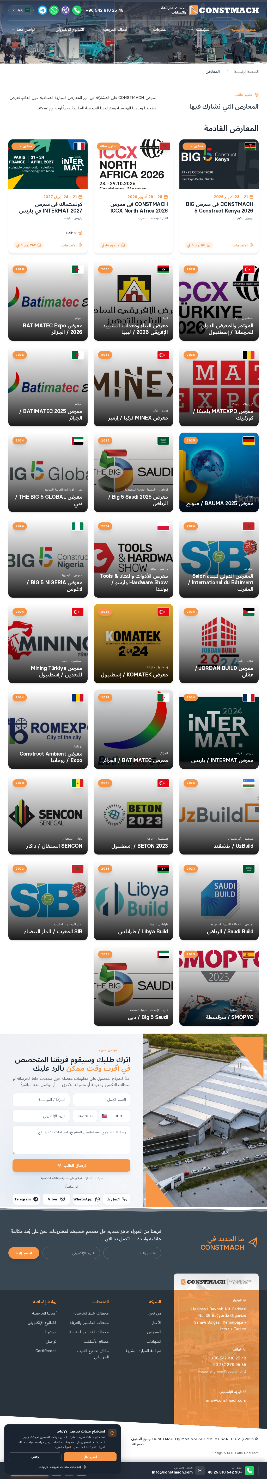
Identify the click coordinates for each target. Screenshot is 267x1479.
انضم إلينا (24, 1253)
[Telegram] (42, 10)
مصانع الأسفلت (96, 1341)
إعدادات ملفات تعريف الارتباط (60, 1467)
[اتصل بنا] (77, 10)
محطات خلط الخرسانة (91, 1313)
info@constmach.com (226, 1400)
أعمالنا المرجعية (114, 29)
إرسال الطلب (74, 1165)
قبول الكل (90, 1457)
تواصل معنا (26, 29)
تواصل (51, 1341)
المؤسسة (203, 29)
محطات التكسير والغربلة (89, 1322)
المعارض (154, 1331)
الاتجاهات (240, 245)
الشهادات (154, 1341)
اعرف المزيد (62, 1447)
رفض (35, 1457)
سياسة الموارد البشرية (143, 1350)
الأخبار (156, 1322)
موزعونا (51, 1331)
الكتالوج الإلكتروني (70, 29)
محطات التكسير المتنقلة (89, 1331)
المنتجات (160, 29)
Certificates (46, 1350)
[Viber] (65, 10)
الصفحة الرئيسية (244, 29)
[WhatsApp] (54, 10)
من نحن (154, 1313)
